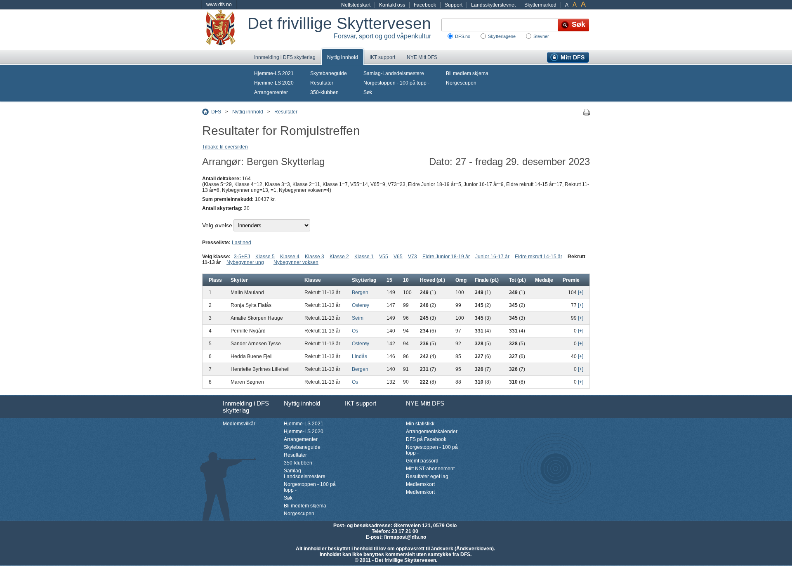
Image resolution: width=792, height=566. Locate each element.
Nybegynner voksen (295, 262)
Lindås (359, 356)
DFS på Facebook (426, 439)
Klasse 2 (339, 256)
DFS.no (462, 36)
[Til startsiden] (225, 29)
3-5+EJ (242, 256)
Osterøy (360, 305)
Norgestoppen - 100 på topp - (396, 83)
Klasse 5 (265, 256)
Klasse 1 (364, 256)
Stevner (541, 36)
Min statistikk (420, 424)
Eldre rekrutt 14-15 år (538, 256)
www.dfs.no (219, 4)
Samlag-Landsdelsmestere (393, 73)
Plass (215, 280)
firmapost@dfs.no (405, 537)
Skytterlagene (502, 36)
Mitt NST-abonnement (430, 469)
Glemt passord (422, 461)
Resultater (321, 83)
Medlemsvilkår (239, 424)
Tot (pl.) (517, 280)
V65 (398, 256)
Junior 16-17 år (492, 256)
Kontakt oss (392, 5)
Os (355, 331)
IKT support (382, 57)
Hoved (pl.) (432, 280)
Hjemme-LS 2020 (274, 83)
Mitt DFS (573, 57)
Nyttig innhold (342, 57)
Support (453, 5)
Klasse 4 (289, 256)
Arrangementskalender (431, 431)
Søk (367, 92)
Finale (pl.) (487, 280)
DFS (216, 112)
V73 (412, 256)
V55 (383, 256)
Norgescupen (461, 83)
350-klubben (324, 92)
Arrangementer (271, 92)
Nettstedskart (355, 5)
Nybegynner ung (245, 262)
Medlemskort (420, 484)
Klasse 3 (314, 256)
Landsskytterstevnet (493, 5)
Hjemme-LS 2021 (274, 73)
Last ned (241, 242)
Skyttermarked (540, 5)
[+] (580, 292)
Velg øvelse (217, 225)
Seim (357, 318)
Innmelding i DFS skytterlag (285, 57)
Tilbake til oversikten (225, 147)
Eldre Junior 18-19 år (446, 256)
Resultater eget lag (427, 476)
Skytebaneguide (328, 73)
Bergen (360, 292)
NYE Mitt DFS (422, 57)
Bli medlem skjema (467, 73)
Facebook (425, 5)
